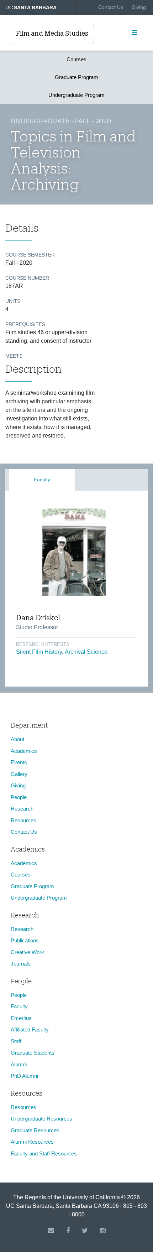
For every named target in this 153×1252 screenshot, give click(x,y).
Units (12, 301)
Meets (13, 356)
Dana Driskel (38, 617)
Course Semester (30, 255)
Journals (21, 964)
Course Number (27, 278)
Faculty (42, 479)
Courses (76, 59)
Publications (25, 940)
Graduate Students (32, 1053)
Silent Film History (39, 652)
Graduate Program (76, 77)
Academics (24, 751)
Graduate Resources (35, 1130)
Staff (16, 1041)
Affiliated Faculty (30, 1029)
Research (22, 809)
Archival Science (86, 652)
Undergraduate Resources (41, 1119)
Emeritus (21, 1018)
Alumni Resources (32, 1142)
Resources (23, 820)
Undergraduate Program (76, 95)
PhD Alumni (24, 1076)
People (19, 797)
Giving (139, 7)
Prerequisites (25, 324)
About (17, 739)
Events (19, 762)
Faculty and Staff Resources (44, 1153)
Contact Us (110, 7)
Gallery (19, 774)
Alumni (19, 1064)
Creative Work (27, 952)
